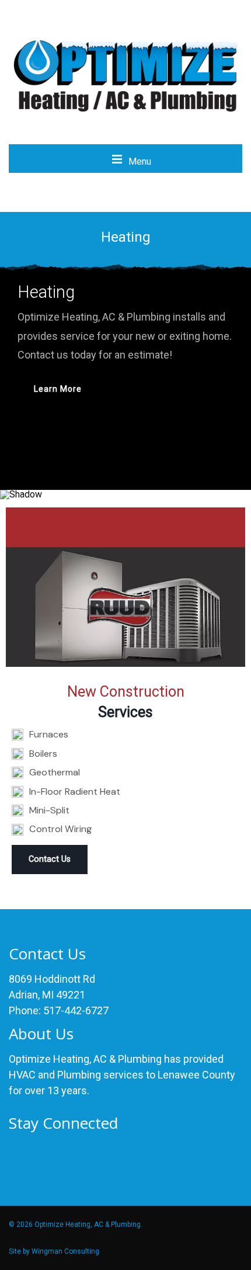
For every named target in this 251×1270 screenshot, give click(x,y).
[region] (125, 382)
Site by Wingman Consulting (54, 1251)
